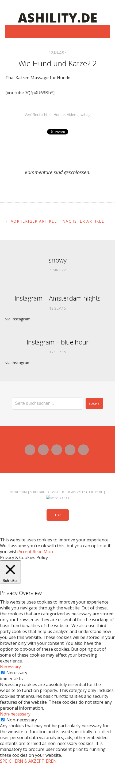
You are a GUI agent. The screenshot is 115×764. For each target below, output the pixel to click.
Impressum (18, 492)
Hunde (59, 114)
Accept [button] (25, 552)
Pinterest (83, 449)
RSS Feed (57, 492)
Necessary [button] (10, 667)
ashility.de (57, 17)
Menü (57, 31)
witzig (85, 114)
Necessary (16, 673)
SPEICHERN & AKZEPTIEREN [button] (28, 761)
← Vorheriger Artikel (31, 221)
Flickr (56, 449)
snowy (58, 260)
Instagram (70, 449)
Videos (72, 114)
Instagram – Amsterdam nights (57, 298)
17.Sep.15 (57, 352)
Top (58, 515)
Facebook (43, 449)
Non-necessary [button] (15, 714)
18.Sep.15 (57, 308)
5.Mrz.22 (57, 270)
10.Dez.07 (57, 52)
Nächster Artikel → (86, 221)
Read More (44, 552)
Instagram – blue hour (57, 342)
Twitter (30, 449)
